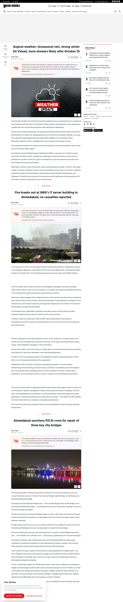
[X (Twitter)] (119, 1)
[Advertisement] (61, 28)
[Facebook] (113, 1)
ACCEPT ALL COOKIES (14, 596)
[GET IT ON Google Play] (98, 155)
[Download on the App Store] (88, 155)
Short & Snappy (65, 6)
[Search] (115, 11)
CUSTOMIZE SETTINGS (34, 596)
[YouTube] (117, 1)
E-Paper (54, 6)
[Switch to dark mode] (120, 11)
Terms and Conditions (106, 141)
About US (86, 141)
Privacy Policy (94, 143)
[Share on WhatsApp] (75, 124)
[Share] (5, 62)
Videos (77, 6)
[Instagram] (115, 1)
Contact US (92, 141)
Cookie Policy (87, 143)
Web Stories (87, 6)
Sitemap (98, 141)
